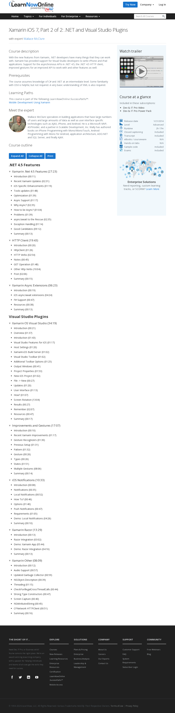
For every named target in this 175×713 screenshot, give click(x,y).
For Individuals (47, 16)
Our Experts (103, 658)
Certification (55, 671)
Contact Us (103, 663)
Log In (162, 4)
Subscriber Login (130, 667)
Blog (149, 654)
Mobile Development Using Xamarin (29, 102)
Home (14, 16)
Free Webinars (153, 649)
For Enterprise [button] (70, 16)
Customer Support (131, 649)
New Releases (56, 654)
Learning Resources (59, 658)
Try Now (130, 4)
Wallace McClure (34, 39)
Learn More (152, 189)
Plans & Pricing (81, 649)
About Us (102, 649)
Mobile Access (56, 684)
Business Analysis (81, 658)
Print (50, 156)
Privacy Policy (132, 705)
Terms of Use (117, 705)
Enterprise (78, 654)
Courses (53, 649)
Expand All (17, 156)
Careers (101, 654)
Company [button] (146, 4)
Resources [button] (92, 16)
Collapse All (35, 156)
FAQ (124, 654)
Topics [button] (28, 16)
